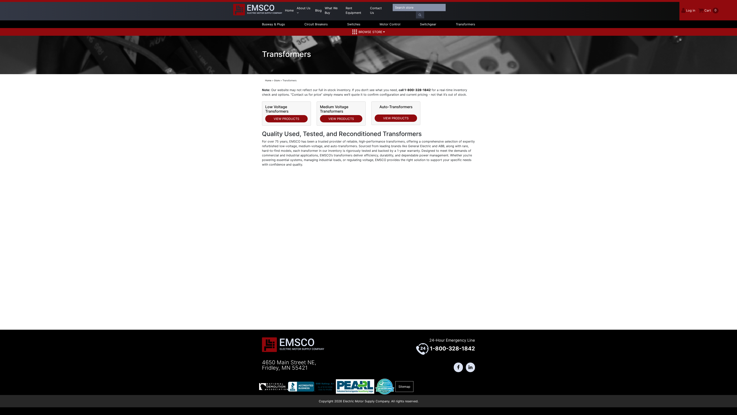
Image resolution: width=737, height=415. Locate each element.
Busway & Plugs (273, 24)
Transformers (465, 24)
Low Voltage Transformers (276, 109)
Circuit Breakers (316, 24)
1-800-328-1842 (417, 90)
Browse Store (370, 32)
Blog (318, 10)
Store (277, 80)
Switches (353, 24)
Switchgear (428, 24)
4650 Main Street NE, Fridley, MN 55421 (289, 365)
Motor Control (390, 24)
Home (289, 10)
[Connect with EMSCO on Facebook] (458, 367)
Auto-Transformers (395, 107)
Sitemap (404, 386)
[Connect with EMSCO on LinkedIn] (470, 367)
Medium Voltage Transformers (334, 109)
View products (286, 119)
